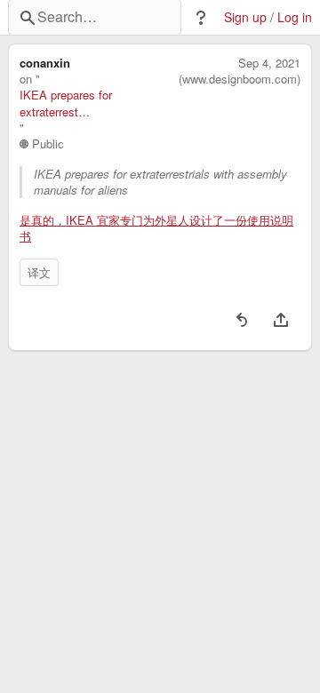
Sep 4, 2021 (269, 63)
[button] (200, 17)
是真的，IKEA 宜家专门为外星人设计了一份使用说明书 (156, 228)
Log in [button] (294, 17)
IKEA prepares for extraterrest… (66, 103)
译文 (39, 272)
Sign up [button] (245, 17)
